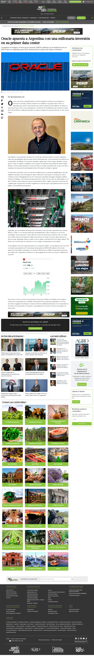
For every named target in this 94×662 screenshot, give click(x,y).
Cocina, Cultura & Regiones (53, 628)
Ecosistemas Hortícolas (52, 622)
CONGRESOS (25, 18)
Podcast (50, 599)
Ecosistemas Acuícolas (76, 622)
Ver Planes (76, 401)
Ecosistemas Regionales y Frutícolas (38, 622)
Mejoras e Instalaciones (77, 624)
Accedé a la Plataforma (75, 1)
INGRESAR (71, 17)
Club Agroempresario (53, 601)
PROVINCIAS (13, 18)
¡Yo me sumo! (81, 384)
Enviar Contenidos (10, 611)
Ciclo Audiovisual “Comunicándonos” (56, 592)
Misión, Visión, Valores (11, 592)
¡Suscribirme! (81, 423)
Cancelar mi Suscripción (32, 611)
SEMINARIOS (33, 18)
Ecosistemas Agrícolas (11, 622)
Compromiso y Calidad (32, 590)
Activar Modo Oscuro (17, 640)
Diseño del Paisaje (50, 624)
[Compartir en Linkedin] (4, 115)
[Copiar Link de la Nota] (4, 118)
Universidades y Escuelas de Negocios (15, 628)
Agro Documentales (52, 594)
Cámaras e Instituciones (42, 626)
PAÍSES (19, 18)
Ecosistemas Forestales (64, 622)
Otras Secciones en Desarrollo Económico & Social (24, 22)
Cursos (49, 590)
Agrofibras (16, 624)
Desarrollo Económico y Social (56, 626)
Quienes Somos (10, 590)
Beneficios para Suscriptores (50, 630)
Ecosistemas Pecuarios (23, 622)
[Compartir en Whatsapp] (4, 108)
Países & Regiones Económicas (25, 630)
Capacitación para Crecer (69, 626)
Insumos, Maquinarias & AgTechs (63, 624)
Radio (49, 597)
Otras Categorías (48, 22)
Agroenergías (23, 624)
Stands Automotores (11, 632)
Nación (74, 628)
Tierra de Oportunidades (65, 628)
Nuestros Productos (38, 630)
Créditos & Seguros (10, 626)
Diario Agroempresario (32, 594)
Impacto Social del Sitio (11, 593)
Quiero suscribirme (35, 328)
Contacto (8, 597)
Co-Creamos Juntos (11, 609)
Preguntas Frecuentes (74, 609)
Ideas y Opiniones (29, 628)
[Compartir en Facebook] (4, 101)
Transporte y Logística (30, 626)
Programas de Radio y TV (40, 628)
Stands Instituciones (72, 630)
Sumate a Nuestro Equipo (12, 595)
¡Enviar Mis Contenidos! (80, 64)
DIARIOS (52, 18)
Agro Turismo (30, 624)
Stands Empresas (62, 630)
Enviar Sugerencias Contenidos (13, 613)
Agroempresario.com (32, 592)
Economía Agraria (20, 626)
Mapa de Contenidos (62, 22)
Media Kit (50, 609)
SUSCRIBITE (81, 17)
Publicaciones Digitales (32, 597)
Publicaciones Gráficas (32, 596)
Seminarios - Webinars (32, 603)
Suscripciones (30, 609)
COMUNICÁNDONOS (43, 18)
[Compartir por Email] (4, 111)
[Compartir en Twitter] (4, 104)
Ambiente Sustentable (40, 624)
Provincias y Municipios (11, 630)
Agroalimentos (9, 624)
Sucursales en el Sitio (53, 613)
